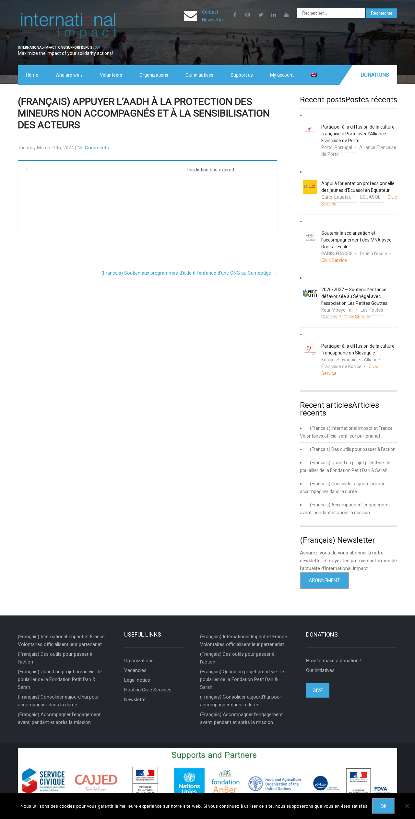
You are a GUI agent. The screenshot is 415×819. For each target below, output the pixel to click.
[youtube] (286, 14)
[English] (314, 75)
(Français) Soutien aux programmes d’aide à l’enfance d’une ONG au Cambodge (189, 273)
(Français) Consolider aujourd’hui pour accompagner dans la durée (58, 701)
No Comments (93, 148)
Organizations (153, 75)
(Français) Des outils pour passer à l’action (353, 449)
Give (318, 690)
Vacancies (135, 670)
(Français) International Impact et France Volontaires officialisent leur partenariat (61, 640)
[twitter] (261, 14)
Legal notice (137, 680)
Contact (210, 12)
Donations (375, 75)
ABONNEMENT (324, 580)
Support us (242, 75)
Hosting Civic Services (148, 690)
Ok (383, 806)
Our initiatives (199, 75)
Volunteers (111, 75)
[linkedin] (273, 14)
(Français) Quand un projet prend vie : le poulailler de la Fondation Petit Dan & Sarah (60, 679)
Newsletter (213, 19)
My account (282, 75)
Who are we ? (69, 75)
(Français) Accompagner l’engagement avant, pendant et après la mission (59, 718)
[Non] (407, 806)
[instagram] (248, 14)
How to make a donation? (333, 661)
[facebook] (235, 14)
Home (32, 75)
